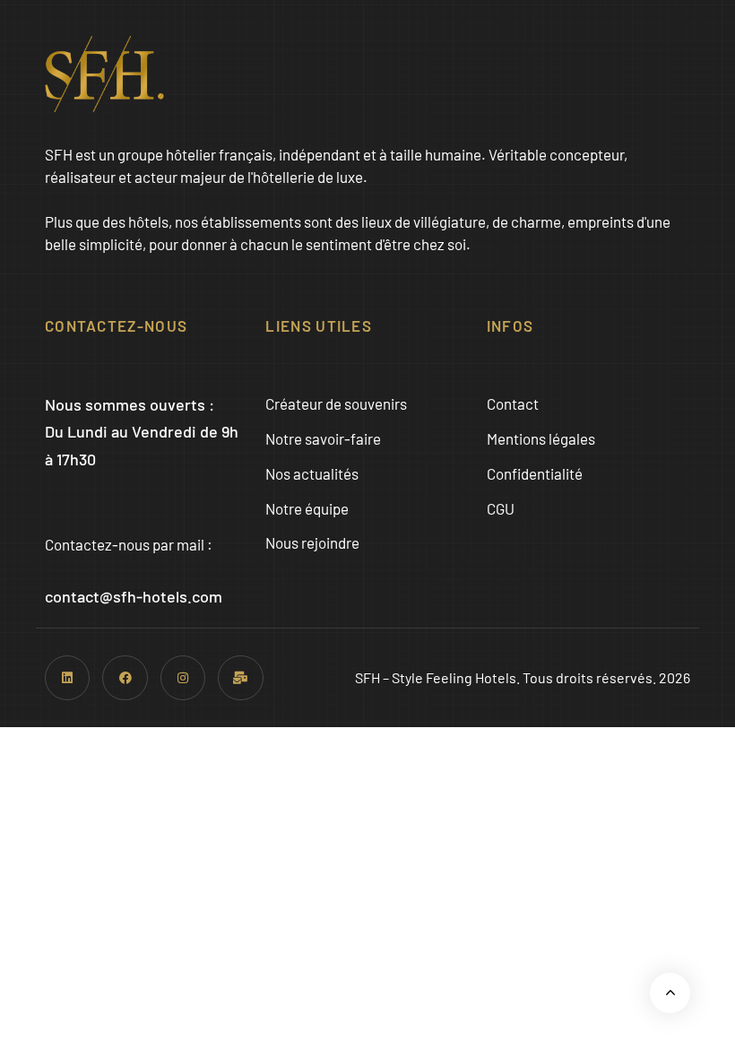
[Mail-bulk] (240, 677)
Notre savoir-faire (323, 438)
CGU (500, 508)
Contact (513, 403)
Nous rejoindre (312, 542)
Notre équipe (307, 508)
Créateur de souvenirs (336, 403)
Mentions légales (541, 438)
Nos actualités (312, 473)
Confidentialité (535, 473)
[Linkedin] (67, 677)
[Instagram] (182, 677)
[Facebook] (124, 677)
